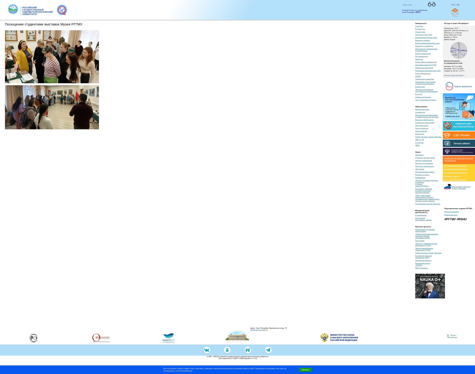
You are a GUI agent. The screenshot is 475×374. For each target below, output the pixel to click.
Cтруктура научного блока (425, 158)
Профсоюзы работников (424, 68)
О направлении (421, 215)
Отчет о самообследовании (455, 180)
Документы (419, 155)
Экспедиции (419, 169)
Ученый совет (420, 32)
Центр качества (421, 131)
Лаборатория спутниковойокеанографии (425, 230)
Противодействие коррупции (455, 166)
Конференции (420, 178)
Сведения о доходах (452, 176)
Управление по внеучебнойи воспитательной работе (425, 83)
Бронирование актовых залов (426, 38)
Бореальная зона (450, 215)
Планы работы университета (426, 62)
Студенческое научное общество (427, 204)
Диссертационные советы (424, 172)
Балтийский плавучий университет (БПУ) (423, 257)
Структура (419, 26)
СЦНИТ (418, 76)
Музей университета (423, 54)
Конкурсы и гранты (422, 175)
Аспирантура (420, 112)
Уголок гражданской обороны (455, 173)
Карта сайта (407, 5)
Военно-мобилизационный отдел (427, 43)
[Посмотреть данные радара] (458, 58)
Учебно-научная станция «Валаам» (428, 137)
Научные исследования (424, 163)
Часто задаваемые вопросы (425, 100)
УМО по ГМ (419, 140)
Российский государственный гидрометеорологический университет (243, 356)
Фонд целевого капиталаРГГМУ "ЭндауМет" (461, 187)
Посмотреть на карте (258, 330)
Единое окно (420, 87)
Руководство (420, 29)
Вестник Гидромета (451, 212)
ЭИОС (417, 145)
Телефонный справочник (424, 79)
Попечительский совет (423, 35)
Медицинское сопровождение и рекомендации (426, 50)
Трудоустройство (421, 128)
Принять (305, 370)
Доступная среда (421, 125)
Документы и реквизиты (424, 46)
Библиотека (419, 134)
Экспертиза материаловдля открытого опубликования (426, 90)
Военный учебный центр (424, 120)
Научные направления (423, 161)
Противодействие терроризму (456, 169)
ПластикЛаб (419, 241)
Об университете (421, 56)
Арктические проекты (423, 260)
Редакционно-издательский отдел (428, 71)
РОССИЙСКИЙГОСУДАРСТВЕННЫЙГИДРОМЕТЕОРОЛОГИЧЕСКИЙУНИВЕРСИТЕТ (37, 11)
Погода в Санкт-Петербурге (454, 75)
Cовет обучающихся (423, 73)
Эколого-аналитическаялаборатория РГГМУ (424, 249)
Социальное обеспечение (424, 123)
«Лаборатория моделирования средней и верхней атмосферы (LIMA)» (426, 236)
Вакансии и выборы (422, 40)
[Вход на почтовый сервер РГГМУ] (455, 11)
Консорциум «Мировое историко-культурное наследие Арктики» (423, 191)
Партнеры (419, 59)
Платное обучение (422, 109)
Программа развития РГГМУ (425, 65)
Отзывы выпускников (423, 97)
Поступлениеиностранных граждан (423, 219)
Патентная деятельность (424, 166)
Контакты (418, 94)
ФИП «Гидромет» (421, 268)
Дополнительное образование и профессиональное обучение (427, 116)
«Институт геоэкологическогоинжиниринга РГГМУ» (426, 244)
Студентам (419, 143)
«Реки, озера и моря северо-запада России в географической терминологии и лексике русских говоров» (427, 198)
